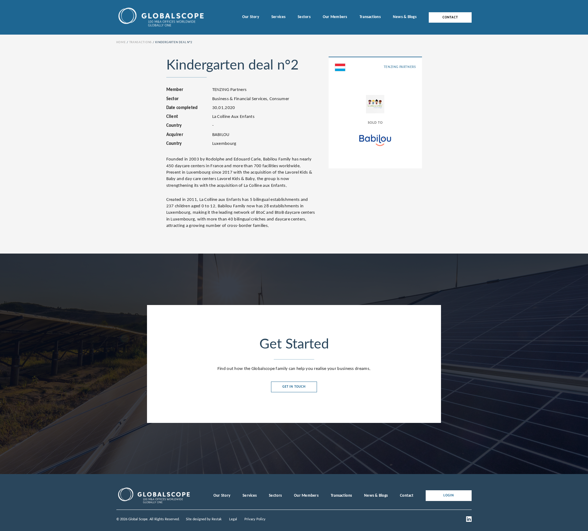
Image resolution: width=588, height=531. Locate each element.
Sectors (304, 17)
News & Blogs (405, 17)
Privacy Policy (255, 519)
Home (121, 42)
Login (448, 495)
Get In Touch (294, 387)
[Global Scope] (153, 503)
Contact (450, 17)
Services (278, 17)
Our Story (250, 17)
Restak (217, 519)
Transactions (370, 17)
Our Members (335, 17)
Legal (233, 519)
